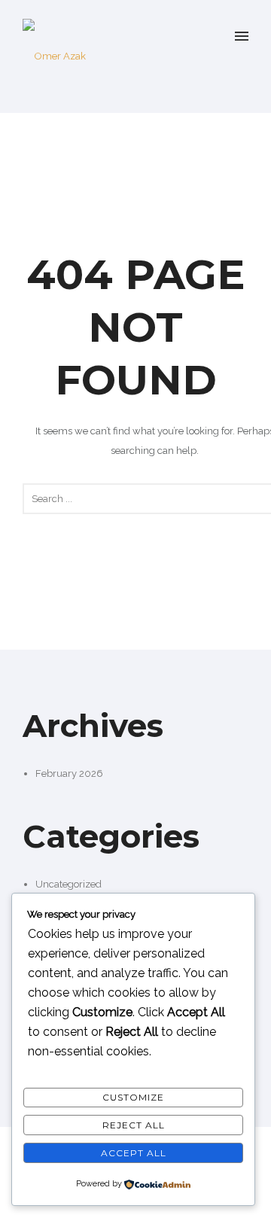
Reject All (133, 1125)
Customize (133, 1097)
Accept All (133, 1153)
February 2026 (69, 773)
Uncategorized (68, 884)
